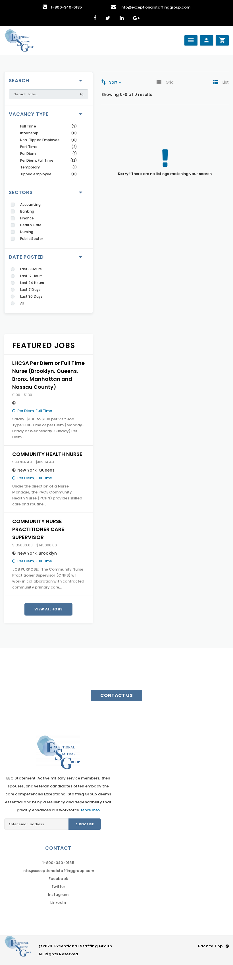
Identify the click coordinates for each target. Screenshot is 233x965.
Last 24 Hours (32, 282)
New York (27, 470)
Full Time (28, 126)
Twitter (58, 886)
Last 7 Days (30, 289)
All (22, 303)
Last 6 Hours (31, 269)
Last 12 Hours (31, 275)
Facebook (58, 878)
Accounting (30, 204)
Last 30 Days (31, 296)
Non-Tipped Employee (40, 139)
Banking (27, 211)
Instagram (58, 894)
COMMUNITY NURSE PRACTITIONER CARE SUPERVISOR (38, 529)
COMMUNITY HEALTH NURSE (47, 454)
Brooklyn (48, 553)
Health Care (30, 225)
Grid (170, 82)
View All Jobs (48, 609)
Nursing (26, 231)
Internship (29, 133)
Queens (47, 470)
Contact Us (116, 695)
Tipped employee (35, 174)
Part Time (29, 146)
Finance (27, 218)
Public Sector (31, 238)
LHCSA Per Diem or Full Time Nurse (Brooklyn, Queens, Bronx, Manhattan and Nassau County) (48, 374)
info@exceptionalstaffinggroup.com (155, 7)
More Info (90, 810)
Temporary (30, 167)
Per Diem (28, 153)
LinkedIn (58, 902)
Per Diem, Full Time (36, 160)
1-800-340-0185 (66, 7)
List (225, 82)
